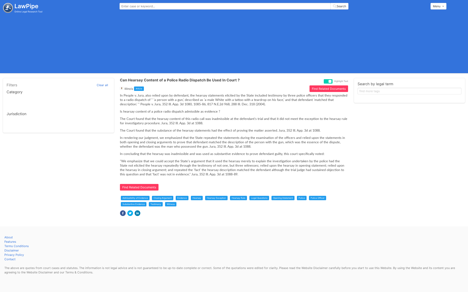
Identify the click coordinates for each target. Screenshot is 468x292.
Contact (10, 259)
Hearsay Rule (238, 198)
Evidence (182, 198)
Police (302, 198)
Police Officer (317, 198)
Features (10, 241)
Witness (171, 204)
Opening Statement (283, 198)
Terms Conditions (16, 246)
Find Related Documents (329, 89)
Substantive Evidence (133, 204)
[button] (123, 213)
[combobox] (234, 6)
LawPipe (26, 6)
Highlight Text (341, 81)
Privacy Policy (14, 255)
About (8, 237)
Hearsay (197, 198)
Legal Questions (259, 198)
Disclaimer (11, 250)
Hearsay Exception (216, 198)
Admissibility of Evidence (135, 198)
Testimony (155, 204)
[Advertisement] (234, 42)
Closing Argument (163, 198)
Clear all (102, 85)
